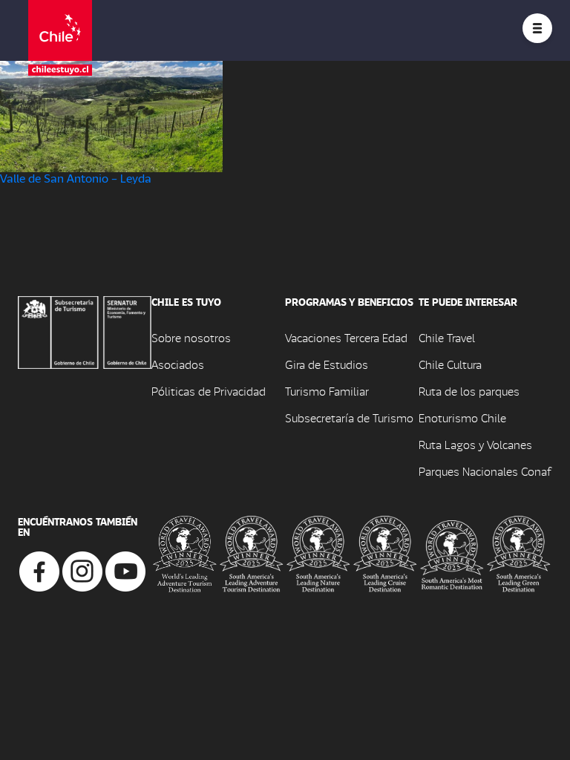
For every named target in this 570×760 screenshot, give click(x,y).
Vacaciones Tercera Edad (346, 337)
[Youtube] (125, 569)
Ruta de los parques (469, 391)
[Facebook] (39, 569)
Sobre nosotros (191, 337)
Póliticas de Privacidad (208, 391)
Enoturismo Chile (462, 417)
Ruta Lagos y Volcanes (475, 444)
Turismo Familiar (327, 391)
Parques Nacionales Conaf (485, 471)
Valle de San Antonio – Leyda (75, 178)
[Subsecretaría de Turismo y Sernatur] (84, 330)
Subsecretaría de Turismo (349, 417)
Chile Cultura (450, 364)
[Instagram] (82, 569)
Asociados (177, 364)
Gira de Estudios (326, 364)
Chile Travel (447, 337)
